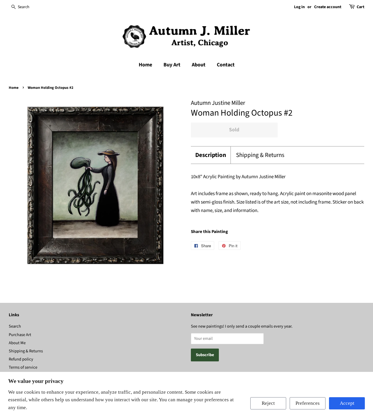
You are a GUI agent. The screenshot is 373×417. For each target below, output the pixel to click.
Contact (226, 64)
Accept (347, 403)
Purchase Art (20, 335)
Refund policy (21, 359)
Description (210, 155)
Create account (327, 7)
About (198, 64)
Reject (268, 403)
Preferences (307, 403)
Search (15, 326)
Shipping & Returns (260, 155)
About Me (17, 343)
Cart (360, 7)
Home (145, 64)
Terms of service (23, 367)
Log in (299, 7)
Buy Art (171, 64)
